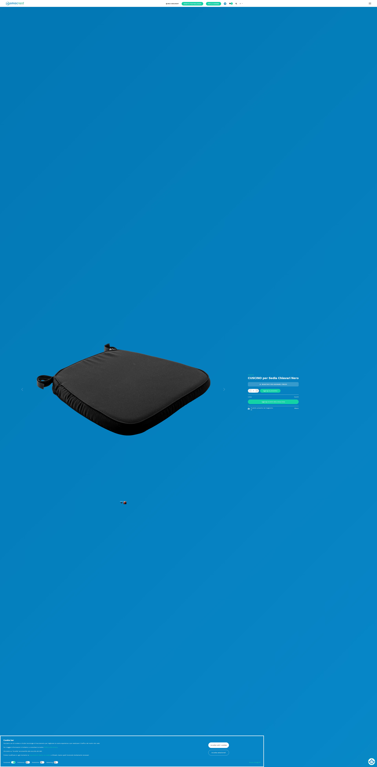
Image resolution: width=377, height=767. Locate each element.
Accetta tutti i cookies (218, 745)
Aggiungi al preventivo (270, 391)
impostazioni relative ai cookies (39, 755)
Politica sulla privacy (50, 747)
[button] (22, 389)
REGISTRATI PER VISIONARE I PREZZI (274, 384)
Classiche (251, 375)
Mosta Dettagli (254, 762)
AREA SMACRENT (173, 3)
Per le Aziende (213, 4)
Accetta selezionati (218, 753)
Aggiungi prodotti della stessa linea (273, 402)
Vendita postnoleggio (192, 4)
